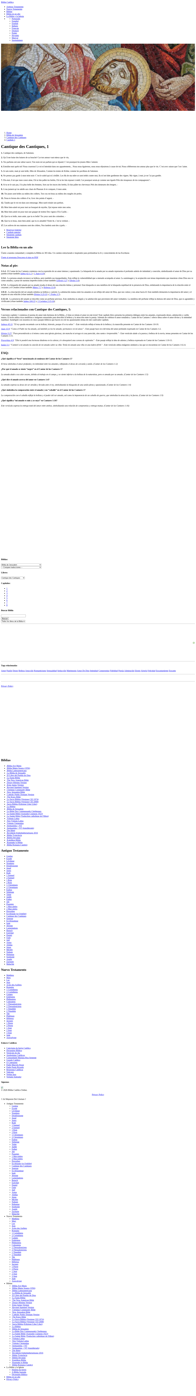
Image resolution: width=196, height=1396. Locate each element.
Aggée (9, 959)
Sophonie (10, 957)
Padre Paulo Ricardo (15, 1067)
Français (15, 28)
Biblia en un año (13, 14)
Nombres (10, 863)
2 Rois (9, 882)
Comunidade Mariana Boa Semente (21, 1058)
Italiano (15, 26)
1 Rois (9, 880)
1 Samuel (10, 875)
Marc (8, 978)
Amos (8, 942)
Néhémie (10, 892)
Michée (9, 950)
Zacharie (10, 962)
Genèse (9, 856)
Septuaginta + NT (14, 826)
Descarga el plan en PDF (27, 257)
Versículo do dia (13, 1053)
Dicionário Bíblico (14, 1050)
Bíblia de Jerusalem (14, 809)
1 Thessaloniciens (13, 1004)
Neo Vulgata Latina (14, 821)
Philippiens (11, 999)
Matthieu (10, 975)
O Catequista (11, 1062)
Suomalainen (17, 40)
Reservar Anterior (13, 230)
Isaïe (8, 923)
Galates (9, 994)
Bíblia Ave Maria (13, 766)
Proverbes (10, 911)
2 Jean (9, 1030)
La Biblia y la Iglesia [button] (15, 16)
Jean (8, 982)
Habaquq (10, 954)
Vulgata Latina (12, 818)
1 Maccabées (11, 906)
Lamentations (12, 928)
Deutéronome (12, 866)
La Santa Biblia (13, 778)
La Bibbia (10, 806)
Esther (9, 899)
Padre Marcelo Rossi (15, 1065)
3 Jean (9, 1033)
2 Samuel (10, 878)
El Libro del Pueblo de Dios (18, 775)
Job (7, 902)
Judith (8, 897)
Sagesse (9, 918)
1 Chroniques (12, 885)
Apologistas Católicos (15, 1055)
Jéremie (9, 926)
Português (16, 19)
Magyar (15, 38)
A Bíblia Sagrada (19, 1372)
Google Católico (13, 1060)
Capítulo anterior (13, 232)
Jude (8, 1035)
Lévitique (10, 861)
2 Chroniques (12, 887)
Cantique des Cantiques (16, 916)
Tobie (8, 894)
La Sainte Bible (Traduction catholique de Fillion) (27, 816)
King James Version (15, 785)
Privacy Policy (7, 686)
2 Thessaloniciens (13, 1006)
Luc (8, 980)
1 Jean (9, 1028)
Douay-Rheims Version (16, 782)
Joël (8, 940)
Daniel (9, 935)
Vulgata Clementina (15, 823)
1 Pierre (9, 1023)
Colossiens (10, 1001)
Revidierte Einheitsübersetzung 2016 (22, 833)
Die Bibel (10, 830)
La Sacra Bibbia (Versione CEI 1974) (22, 799)
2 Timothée (11, 1011)
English (15, 23)
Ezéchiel (10, 933)
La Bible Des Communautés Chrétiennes (23, 811)
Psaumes (10, 904)
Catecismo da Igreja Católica (18, 1048)
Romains (10, 987)
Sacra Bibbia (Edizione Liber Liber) (21, 804)
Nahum (9, 952)
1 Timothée (11, 1009)
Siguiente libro (12, 237)
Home (9, 133)
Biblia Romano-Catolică (16, 845)
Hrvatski (15, 35)
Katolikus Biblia (13, 840)
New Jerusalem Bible (15, 792)
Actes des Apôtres (14, 985)
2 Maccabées (11, 909)
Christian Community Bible (18, 790)
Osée (8, 938)
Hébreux (10, 1018)
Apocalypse (11, 1037)
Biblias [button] (9, 11)
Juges (8, 870)
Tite (8, 1013)
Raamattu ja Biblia (14, 842)
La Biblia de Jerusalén (16, 773)
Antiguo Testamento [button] (14, 7)
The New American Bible (17, 780)
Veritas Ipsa (11, 1074)
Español (15, 21)
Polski (14, 33)
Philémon (10, 1016)
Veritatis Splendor (13, 1077)
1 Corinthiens (12, 990)
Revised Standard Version (17, 787)
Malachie (10, 964)
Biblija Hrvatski (13, 838)
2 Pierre (9, 1025)
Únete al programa (9, 257)
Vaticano (10, 1072)
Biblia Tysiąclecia (14, 835)
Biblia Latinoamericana (16, 770)
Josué (8, 868)
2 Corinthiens (12, 992)
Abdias (9, 945)
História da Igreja (19, 1370)
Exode (9, 858)
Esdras (9, 890)
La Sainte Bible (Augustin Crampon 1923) (24, 814)
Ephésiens (10, 997)
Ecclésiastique (12, 921)
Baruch (9, 930)
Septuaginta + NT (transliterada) (20, 828)
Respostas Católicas (14, 1070)
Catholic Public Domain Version (20, 794)
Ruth (8, 873)
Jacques (9, 1021)
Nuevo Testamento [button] (14, 9)
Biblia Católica (7, 2)
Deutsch (15, 31)
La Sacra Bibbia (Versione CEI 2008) (22, 802)
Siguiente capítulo (13, 235)
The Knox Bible (13, 797)
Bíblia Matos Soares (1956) (18, 768)
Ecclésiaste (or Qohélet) (16, 914)
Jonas (8, 947)
